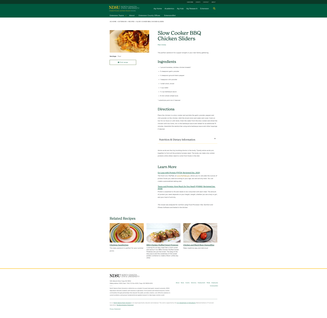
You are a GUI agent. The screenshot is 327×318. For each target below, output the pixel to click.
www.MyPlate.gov (183, 176)
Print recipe (124, 62)
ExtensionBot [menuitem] (170, 15)
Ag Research (191, 8)
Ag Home (158, 8)
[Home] (124, 9)
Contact (206, 2)
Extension (204, 8)
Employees (214, 282)
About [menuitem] (132, 15)
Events (198, 2)
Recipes (131, 21)
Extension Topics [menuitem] (117, 15)
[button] (214, 8)
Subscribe (190, 2)
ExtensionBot (214, 286)
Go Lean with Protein (179, 173)
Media (208, 282)
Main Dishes (162, 45)
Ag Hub (180, 8)
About (214, 2)
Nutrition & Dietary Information (177, 139)
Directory (193, 282)
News (182, 282)
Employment (201, 282)
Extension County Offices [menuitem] (149, 15)
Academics (169, 8)
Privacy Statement (115, 309)
